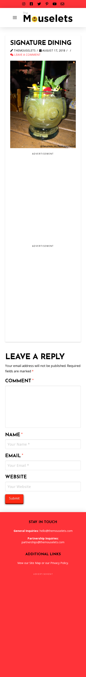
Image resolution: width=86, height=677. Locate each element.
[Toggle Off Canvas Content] (15, 17)
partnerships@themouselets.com (43, 542)
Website (16, 477)
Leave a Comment (27, 54)
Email (14, 456)
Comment (19, 381)
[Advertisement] (43, 200)
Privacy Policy (59, 563)
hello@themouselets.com (56, 531)
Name (14, 435)
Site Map (35, 563)
